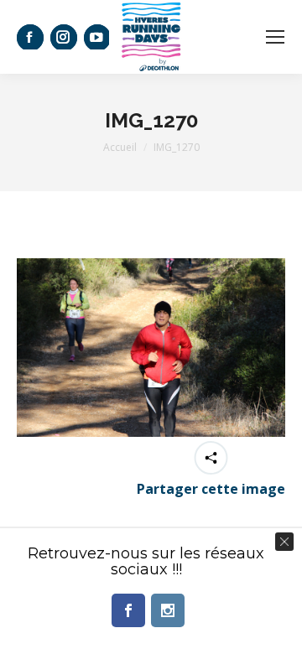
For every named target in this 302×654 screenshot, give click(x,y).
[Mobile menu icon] (275, 37)
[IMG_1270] (151, 347)
